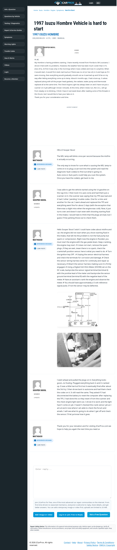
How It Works (9, 58)
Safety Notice (92, 545)
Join (98, 3)
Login (91, 3)
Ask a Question (10, 9)
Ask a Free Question (99, 514)
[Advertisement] (72, 125)
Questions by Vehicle (12, 16)
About (80, 542)
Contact (67, 542)
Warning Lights (10, 44)
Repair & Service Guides (13, 30)
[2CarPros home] (56, 3)
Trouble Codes (9, 51)
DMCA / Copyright (107, 545)
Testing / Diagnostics (12, 23)
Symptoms (8, 37)
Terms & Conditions (105, 542)
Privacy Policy (90, 542)
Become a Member (11, 79)
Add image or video (43, 515)
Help (74, 542)
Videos (6, 65)
